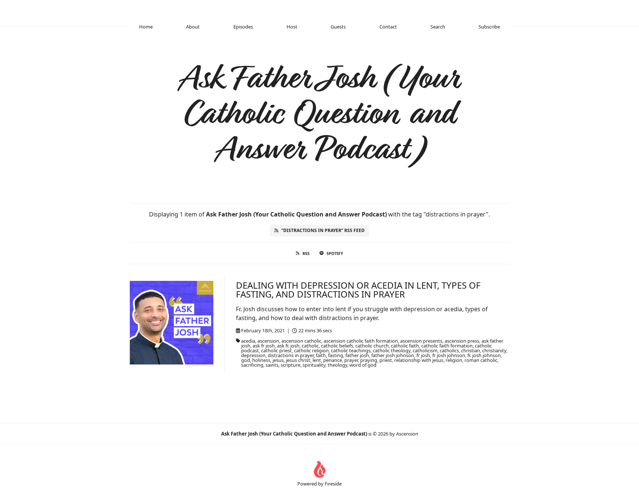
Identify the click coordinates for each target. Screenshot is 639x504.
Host (292, 26)
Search (437, 26)
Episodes (243, 26)
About (193, 26)
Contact (388, 26)
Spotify (335, 253)
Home (146, 26)
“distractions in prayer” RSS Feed (323, 230)
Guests (338, 26)
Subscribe (489, 26)
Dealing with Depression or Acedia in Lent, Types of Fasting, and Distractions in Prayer (358, 289)
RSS (306, 253)
